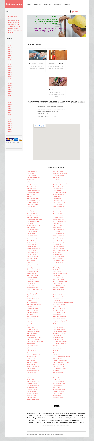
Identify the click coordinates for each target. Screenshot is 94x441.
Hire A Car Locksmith (32, 171)
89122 (10, 121)
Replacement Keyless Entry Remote (62, 320)
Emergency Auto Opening (59, 389)
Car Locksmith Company (33, 385)
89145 (10, 104)
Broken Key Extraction (32, 214)
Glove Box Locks (31, 327)
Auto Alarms (56, 179)
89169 (10, 76)
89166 (10, 60)
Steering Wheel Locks (58, 219)
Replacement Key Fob (58, 260)
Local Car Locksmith (32, 250)
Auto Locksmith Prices (32, 351)
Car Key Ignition (57, 196)
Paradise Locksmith (13, 28)
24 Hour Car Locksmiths (33, 212)
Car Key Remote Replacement (34, 219)
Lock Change (56, 300)
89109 (10, 125)
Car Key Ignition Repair (33, 192)
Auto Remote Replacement (60, 281)
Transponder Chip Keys (33, 281)
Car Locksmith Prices (32, 287)
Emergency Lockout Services (34, 270)
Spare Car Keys (31, 343)
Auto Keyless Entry (31, 372)
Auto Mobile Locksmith (32, 275)
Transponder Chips (58, 214)
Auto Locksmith (31, 227)
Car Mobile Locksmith (58, 366)
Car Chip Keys (30, 179)
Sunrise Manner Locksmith (15, 30)
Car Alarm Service (57, 385)
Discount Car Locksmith (33, 256)
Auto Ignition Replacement (59, 343)
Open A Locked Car (32, 306)
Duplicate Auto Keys (58, 378)
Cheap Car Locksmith (58, 235)
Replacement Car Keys (33, 366)
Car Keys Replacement (33, 298)
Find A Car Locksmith (58, 248)
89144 (10, 108)
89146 (10, 47)
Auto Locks (56, 352)
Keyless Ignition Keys (58, 241)
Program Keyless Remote (33, 248)
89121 (10, 68)
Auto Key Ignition (31, 233)
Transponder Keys (31, 262)
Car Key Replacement (32, 241)
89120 (10, 131)
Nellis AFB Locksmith (13, 33)
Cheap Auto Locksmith (58, 229)
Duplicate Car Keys (32, 383)
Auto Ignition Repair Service (34, 304)
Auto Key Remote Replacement (61, 187)
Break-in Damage (31, 273)
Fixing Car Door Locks (58, 246)
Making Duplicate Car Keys (60, 273)
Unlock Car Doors (31, 208)
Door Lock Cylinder (32, 391)
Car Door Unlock (31, 173)
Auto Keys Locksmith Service (60, 239)
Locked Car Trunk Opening (60, 183)
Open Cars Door (31, 266)
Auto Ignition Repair (58, 310)
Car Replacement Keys (59, 270)
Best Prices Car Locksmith (59, 181)
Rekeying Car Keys (58, 237)
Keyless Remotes (57, 254)
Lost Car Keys (56, 275)
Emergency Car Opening (59, 175)
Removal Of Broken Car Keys (34, 289)
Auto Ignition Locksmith (33, 217)
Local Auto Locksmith (58, 391)
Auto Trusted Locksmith (33, 339)
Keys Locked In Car (58, 252)
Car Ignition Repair (58, 293)
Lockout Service (57, 314)
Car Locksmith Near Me (33, 370)
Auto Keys (29, 196)
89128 (10, 119)
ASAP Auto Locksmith (32, 393)
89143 (10, 100)
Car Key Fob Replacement (33, 210)
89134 (10, 87)
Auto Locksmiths (31, 360)
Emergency (67, 4)
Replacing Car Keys (32, 244)
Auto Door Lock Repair (32, 345)
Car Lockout (30, 376)
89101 (10, 81)
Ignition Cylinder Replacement (60, 250)
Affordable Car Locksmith (59, 210)
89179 (10, 57)
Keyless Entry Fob (57, 374)
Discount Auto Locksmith (33, 399)
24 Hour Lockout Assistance (60, 208)
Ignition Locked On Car (32, 202)
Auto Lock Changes (32, 333)
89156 (10, 43)
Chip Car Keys (56, 268)
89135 (10, 112)
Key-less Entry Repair (58, 256)
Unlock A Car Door (31, 378)
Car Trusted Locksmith (32, 389)
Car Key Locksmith (58, 295)
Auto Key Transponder (32, 368)
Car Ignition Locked (58, 223)
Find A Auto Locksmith (32, 231)
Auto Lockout (30, 322)
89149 (10, 91)
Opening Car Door (57, 225)
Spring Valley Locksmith (14, 26)
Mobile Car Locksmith (58, 206)
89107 (10, 49)
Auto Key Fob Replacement (60, 349)
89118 (9, 55)
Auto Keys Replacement (33, 381)
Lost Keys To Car (57, 345)
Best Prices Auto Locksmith (60, 341)
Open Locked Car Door (33, 252)
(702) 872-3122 (79, 11)
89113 (9, 129)
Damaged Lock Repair (32, 293)
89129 (10, 127)
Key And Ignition (31, 347)
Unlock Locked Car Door (59, 381)
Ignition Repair (30, 268)
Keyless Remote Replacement (34, 187)
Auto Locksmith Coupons (33, 198)
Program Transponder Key (33, 190)
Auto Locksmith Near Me (59, 383)
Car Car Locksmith (57, 351)
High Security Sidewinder (59, 221)
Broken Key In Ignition (58, 194)
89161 (10, 83)
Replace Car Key (31, 364)
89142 (10, 89)
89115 (9, 79)
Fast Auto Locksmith (58, 327)
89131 (10, 70)
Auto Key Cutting (57, 231)
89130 (10, 45)
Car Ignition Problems (32, 308)
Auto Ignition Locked (58, 262)
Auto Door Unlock (57, 204)
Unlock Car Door (31, 318)
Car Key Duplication (58, 283)
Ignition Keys (30, 324)
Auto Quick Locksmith (32, 312)
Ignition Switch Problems (59, 318)
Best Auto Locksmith (32, 239)
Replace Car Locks (32, 349)
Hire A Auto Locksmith (32, 185)
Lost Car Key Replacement (60, 331)
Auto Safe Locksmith (32, 235)
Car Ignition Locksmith (58, 289)
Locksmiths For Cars (58, 397)
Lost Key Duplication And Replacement (63, 302)
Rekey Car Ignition (31, 395)
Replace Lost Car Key (32, 264)
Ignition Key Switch (58, 171)
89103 (10, 51)
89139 (10, 72)
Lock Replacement (31, 291)
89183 (10, 66)
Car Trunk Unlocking (32, 277)
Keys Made (30, 314)
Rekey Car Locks (31, 206)
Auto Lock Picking (31, 397)
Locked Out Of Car (31, 246)
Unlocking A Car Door (58, 372)
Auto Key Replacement (32, 362)
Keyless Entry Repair (58, 337)
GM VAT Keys (30, 285)
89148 (10, 110)
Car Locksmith (30, 223)
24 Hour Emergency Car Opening (61, 356)
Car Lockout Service (58, 200)
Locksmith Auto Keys (58, 217)
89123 (10, 74)
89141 (10, 98)
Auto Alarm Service (31, 194)
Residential (57, 4)
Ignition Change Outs (58, 364)
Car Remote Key (57, 244)
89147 (10, 106)
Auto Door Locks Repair (59, 308)
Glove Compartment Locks (33, 215)
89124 (10, 102)
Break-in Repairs (57, 185)
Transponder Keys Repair (33, 320)
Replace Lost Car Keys (59, 202)
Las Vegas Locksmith (58, 434)
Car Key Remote (57, 264)
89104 (10, 115)
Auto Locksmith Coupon (59, 285)
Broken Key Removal (58, 287)
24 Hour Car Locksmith (59, 304)
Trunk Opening (57, 395)
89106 (10, 93)
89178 (10, 85)
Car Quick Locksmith (32, 258)
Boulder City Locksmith (14, 22)
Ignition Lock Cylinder (58, 279)
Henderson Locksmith (13, 20)
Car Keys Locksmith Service (60, 360)
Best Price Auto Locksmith (59, 192)
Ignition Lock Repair (58, 358)
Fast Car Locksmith (32, 175)
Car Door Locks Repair (32, 242)
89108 (10, 64)
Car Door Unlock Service (33, 380)
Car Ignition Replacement (59, 316)
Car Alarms (56, 177)
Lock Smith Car (57, 335)
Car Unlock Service (58, 376)
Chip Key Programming (33, 221)
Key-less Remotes (31, 181)
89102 (10, 53)
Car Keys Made (57, 198)
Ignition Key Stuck (31, 356)
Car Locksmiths (57, 190)
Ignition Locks (56, 387)
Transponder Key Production (60, 333)
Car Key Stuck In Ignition (33, 271)
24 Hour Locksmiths (32, 387)
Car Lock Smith (31, 325)
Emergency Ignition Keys (59, 242)
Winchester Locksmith (13, 24)
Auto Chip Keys (31, 335)
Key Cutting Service (58, 339)
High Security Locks (58, 298)
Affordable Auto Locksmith (33, 200)
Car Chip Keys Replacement (34, 183)
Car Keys (29, 300)
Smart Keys (56, 370)
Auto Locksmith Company (59, 368)
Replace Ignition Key (32, 295)
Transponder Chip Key (32, 204)
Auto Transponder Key (58, 297)
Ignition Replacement (58, 258)
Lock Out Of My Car (32, 279)
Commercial (47, 4)
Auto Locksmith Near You (33, 177)
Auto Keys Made (57, 212)
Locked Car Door (57, 393)
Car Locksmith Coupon (59, 291)
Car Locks (29, 352)
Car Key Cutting (31, 260)
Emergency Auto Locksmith (33, 237)
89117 (9, 117)
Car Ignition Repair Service (60, 347)
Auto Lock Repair (31, 188)
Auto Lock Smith (31, 374)
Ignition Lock (56, 354)
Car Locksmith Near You (59, 329)
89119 (9, 96)
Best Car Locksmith (58, 215)
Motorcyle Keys (57, 271)
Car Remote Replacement (33, 354)
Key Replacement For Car (59, 322)
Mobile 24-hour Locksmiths (60, 173)
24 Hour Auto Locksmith (59, 312)
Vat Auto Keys (56, 306)
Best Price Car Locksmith (33, 316)
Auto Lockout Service (58, 233)
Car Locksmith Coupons (33, 283)
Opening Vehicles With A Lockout (61, 362)
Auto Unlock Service (58, 277)
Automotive (37, 4)
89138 (10, 123)
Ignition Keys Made (58, 188)
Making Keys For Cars (32, 329)
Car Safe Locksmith (58, 324)
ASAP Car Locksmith (32, 302)
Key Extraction (56, 266)
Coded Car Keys (31, 358)
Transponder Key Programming (35, 341)
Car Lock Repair (31, 297)
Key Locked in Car (57, 380)
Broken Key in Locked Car (33, 225)
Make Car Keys (57, 227)
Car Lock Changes (31, 254)
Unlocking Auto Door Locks (33, 337)
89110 (9, 62)
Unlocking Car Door (58, 325)
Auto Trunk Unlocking (32, 310)
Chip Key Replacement (33, 229)
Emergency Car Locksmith (33, 331)
